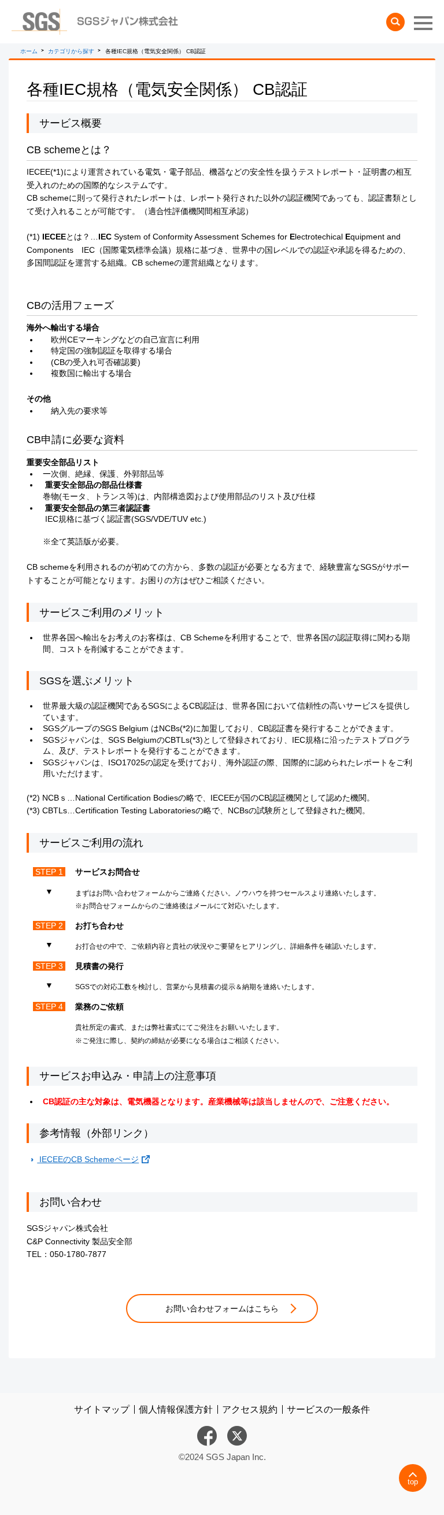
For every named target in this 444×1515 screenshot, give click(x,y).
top (413, 1481)
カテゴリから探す (71, 51)
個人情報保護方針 (176, 1409)
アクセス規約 (250, 1409)
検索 (395, 22)
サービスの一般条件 (328, 1409)
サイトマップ (102, 1409)
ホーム (29, 51)
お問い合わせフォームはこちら (222, 1308)
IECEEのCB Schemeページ (88, 1159)
